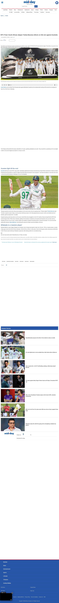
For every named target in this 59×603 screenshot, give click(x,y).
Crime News (36, 12)
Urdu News (3, 590)
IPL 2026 (10, 12)
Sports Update (32, 261)
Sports (32, 9)
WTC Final (3, 261)
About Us (15, 596)
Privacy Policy (27, 596)
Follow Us (13, 40)
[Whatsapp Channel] (9, 42)
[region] (29, 25)
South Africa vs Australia (10, 261)
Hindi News (3, 587)
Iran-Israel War (16, 12)
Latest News (5, 9)
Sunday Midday (7, 583)
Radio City (32, 590)
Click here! (54, 242)
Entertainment (20, 9)
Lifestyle (36, 9)
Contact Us (41, 596)
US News (23, 12)
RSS (44, 596)
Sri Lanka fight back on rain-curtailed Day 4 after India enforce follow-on (41, 352)
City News (42, 12)
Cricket (6, 15)
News (15, 9)
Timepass (51, 9)
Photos (41, 9)
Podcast (46, 9)
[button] (5, 2)
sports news (26, 261)
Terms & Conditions (34, 596)
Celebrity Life (27, 9)
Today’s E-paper (29, 4)
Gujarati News (32, 587)
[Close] (12, 593)
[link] (3, 592)
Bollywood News (29, 12)
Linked (7, 40)
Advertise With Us (21, 596)
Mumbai (10, 9)
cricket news (21, 261)
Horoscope (48, 12)
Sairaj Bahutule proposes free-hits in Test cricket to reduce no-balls (40, 337)
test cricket (16, 261)
